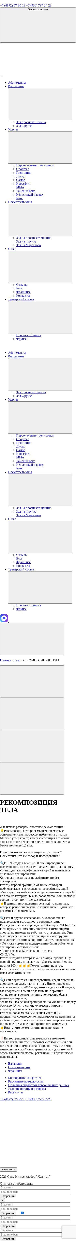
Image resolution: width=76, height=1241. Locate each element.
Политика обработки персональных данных (38, 1085)
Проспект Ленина (28, 335)
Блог (19, 288)
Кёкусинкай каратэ (29, 194)
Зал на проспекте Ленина (33, 237)
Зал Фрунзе (24, 125)
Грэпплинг (23, 172)
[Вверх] (32, 639)
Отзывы (21, 284)
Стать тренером (19, 1067)
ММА (20, 187)
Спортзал (22, 169)
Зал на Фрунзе (26, 241)
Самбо (20, 180)
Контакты (23, 295)
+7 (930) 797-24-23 (38, 5)
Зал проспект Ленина (31, 122)
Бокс (19, 198)
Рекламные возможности (25, 1081)
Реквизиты (15, 1092)
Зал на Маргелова (28, 245)
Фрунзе (21, 339)
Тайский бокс (25, 191)
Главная (5, 660)
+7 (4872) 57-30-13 (12, 5)
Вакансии (15, 1063)
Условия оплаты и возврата (27, 1088)
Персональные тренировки (35, 165)
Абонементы (17, 82)
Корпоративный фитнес (24, 1077)
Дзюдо (20, 176)
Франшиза (23, 292)
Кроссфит (23, 183)
